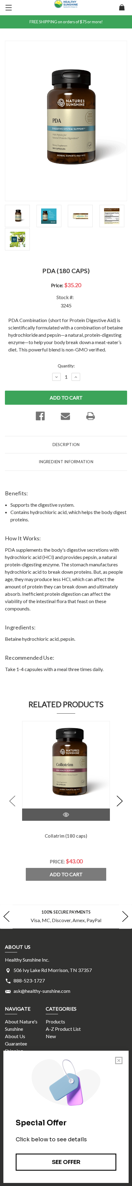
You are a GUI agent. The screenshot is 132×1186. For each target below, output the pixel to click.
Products (55, 1021)
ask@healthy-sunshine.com (42, 991)
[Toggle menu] (7, 7)
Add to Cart (66, 874)
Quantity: (66, 365)
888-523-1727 (29, 980)
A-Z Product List (63, 1029)
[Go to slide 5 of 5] (12, 801)
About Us (15, 1036)
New (51, 1036)
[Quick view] (66, 814)
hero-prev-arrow (6, 916)
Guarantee (16, 1043)
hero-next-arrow (125, 916)
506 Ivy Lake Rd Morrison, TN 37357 (53, 970)
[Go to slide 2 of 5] (120, 801)
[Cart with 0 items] (122, 8)
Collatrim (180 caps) (66, 836)
